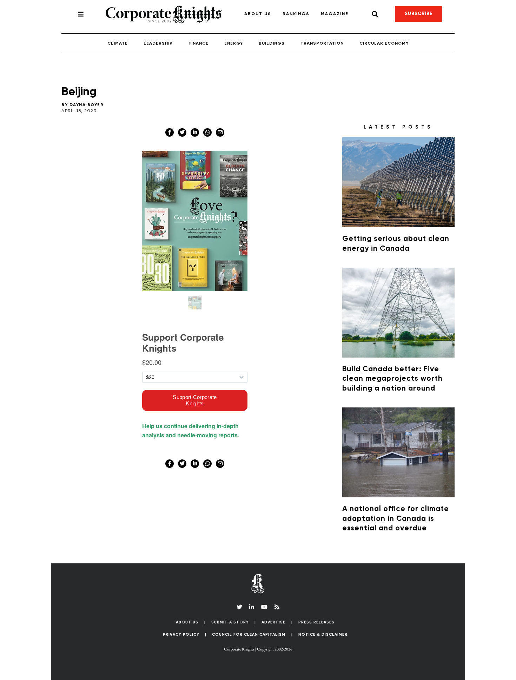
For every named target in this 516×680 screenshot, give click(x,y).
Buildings (272, 43)
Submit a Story (230, 622)
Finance (198, 43)
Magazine (335, 14)
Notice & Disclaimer (323, 634)
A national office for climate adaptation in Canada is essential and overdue (395, 518)
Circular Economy (384, 43)
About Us (257, 14)
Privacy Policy (181, 634)
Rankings (296, 14)
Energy (233, 43)
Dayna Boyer (87, 105)
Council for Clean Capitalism (248, 634)
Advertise (273, 622)
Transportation (322, 43)
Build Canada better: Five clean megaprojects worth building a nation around (392, 379)
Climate (117, 43)
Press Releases (316, 622)
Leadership (158, 43)
